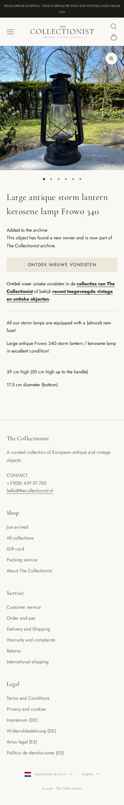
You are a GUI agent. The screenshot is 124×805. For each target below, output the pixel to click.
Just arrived (17, 527)
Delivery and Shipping (28, 629)
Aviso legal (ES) (22, 741)
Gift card (15, 548)
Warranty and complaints (31, 640)
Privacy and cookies (26, 709)
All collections (20, 538)
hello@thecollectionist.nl (30, 490)
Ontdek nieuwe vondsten (62, 264)
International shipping (28, 661)
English (87, 774)
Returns (14, 650)
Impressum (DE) (22, 720)
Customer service (24, 607)
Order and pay (21, 618)
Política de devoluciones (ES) (35, 752)
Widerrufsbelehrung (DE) (31, 731)
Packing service (22, 559)
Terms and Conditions (28, 698)
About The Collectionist (29, 570)
